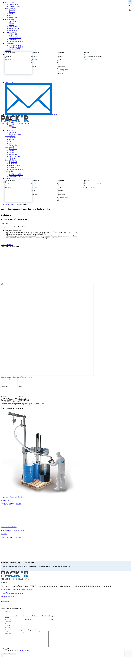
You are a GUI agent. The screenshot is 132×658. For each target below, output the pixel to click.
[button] (68, 63)
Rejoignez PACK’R (15, 49)
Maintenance (13, 36)
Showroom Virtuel (15, 6)
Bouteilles (12, 10)
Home (3, 204)
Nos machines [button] (9, 2)
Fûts (10, 15)
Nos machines (13, 4)
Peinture (11, 25)
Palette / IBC (13, 17)
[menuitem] (68, 4)
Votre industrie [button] (9, 19)
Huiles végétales (14, 28)
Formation (12, 40)
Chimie (11, 23)
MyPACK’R (13, 34)
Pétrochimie (13, 27)
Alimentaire (13, 30)
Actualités (8, 51)
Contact (54, 114)
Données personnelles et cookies (56, 605)
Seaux (11, 14)
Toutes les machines (12, 204)
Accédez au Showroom (8, 654)
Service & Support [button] (11, 32)
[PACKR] (66, 78)
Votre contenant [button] (10, 8)
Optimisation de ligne (16, 41)
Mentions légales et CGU (34, 605)
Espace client (9, 82)
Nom (51, 620)
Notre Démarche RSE (16, 47)
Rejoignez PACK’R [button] (7, 596)
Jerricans (12, 12)
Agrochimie (13, 21)
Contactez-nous (27, 377)
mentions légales (24, 650)
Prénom (26, 620)
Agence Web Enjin (81, 605)
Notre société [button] (9, 43)
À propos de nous (15, 45)
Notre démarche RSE (28, 589)
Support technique (15, 38)
